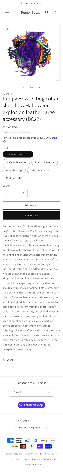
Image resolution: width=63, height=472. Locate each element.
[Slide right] (39, 87)
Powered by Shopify (33, 454)
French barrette (44, 162)
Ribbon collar (14, 178)
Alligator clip (14, 170)
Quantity (7, 185)
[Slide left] (24, 87)
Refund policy (51, 454)
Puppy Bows (17, 454)
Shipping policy (50, 459)
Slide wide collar (16, 162)
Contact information (33, 464)
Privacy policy (15, 459)
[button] (7, 12)
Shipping (6, 132)
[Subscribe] (49, 392)
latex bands (38, 170)
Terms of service (32, 459)
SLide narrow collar (18, 154)
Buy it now (31, 215)
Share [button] (10, 359)
